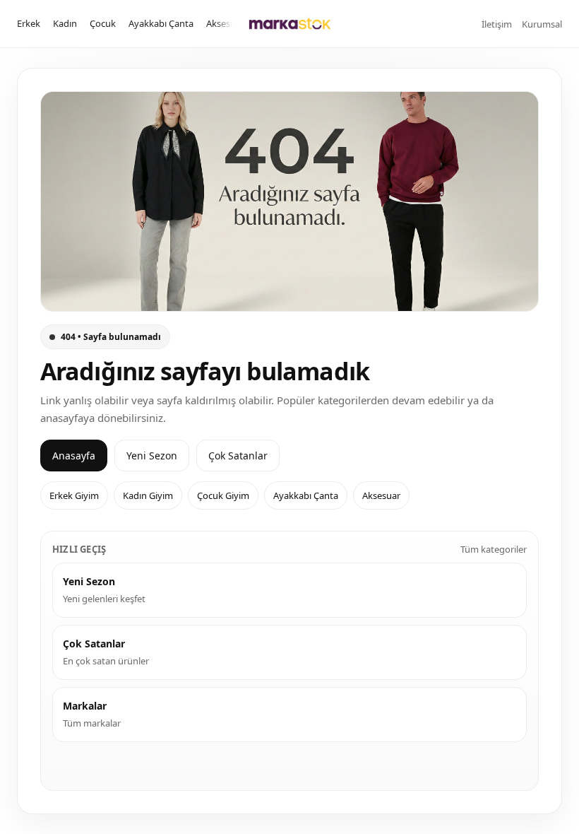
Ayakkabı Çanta (161, 23)
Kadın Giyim (148, 495)
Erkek (28, 23)
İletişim (497, 24)
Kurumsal (542, 24)
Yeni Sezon (151, 455)
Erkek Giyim (74, 495)
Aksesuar (225, 23)
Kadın (65, 23)
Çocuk (103, 23)
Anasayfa (73, 455)
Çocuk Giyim (223, 495)
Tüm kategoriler (493, 549)
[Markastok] (290, 23)
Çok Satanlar (238, 455)
